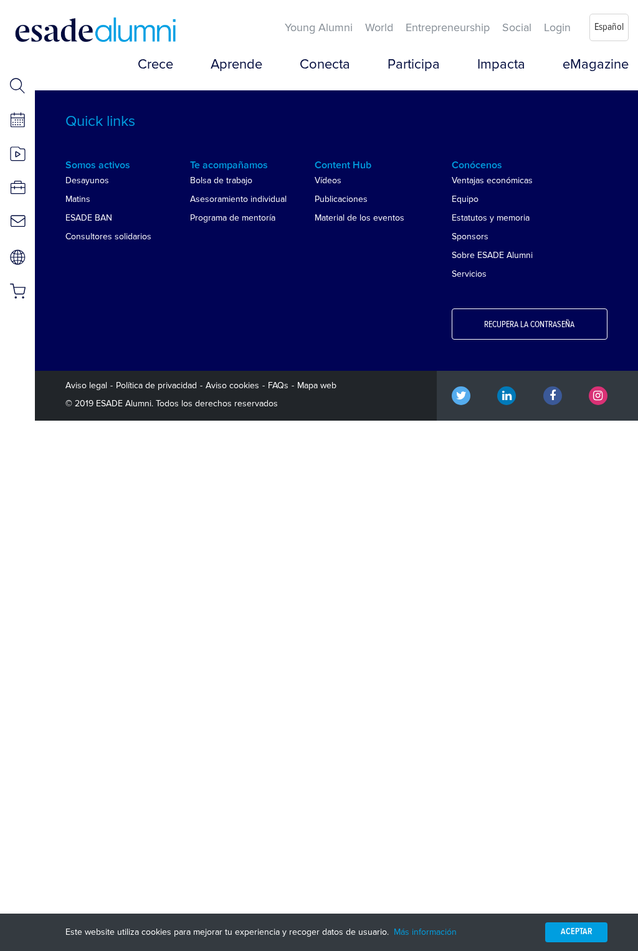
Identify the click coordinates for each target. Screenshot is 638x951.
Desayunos (87, 180)
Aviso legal (86, 385)
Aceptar (576, 931)
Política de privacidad (156, 385)
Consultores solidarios (108, 236)
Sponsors (470, 236)
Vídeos (328, 180)
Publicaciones (341, 199)
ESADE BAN (88, 218)
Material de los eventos (359, 218)
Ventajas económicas (492, 180)
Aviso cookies (232, 385)
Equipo (465, 199)
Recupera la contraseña (529, 324)
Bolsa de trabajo (221, 180)
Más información (425, 932)
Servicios (469, 274)
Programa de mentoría (232, 218)
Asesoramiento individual (238, 199)
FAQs (278, 385)
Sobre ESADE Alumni (492, 255)
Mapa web (316, 385)
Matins (77, 199)
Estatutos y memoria (491, 218)
